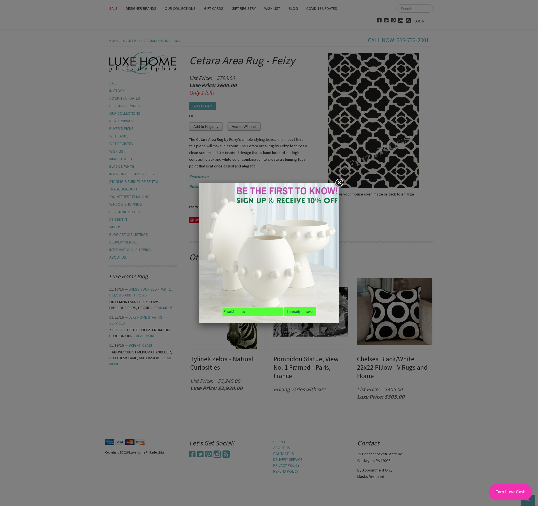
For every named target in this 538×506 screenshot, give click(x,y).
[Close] (339, 183)
